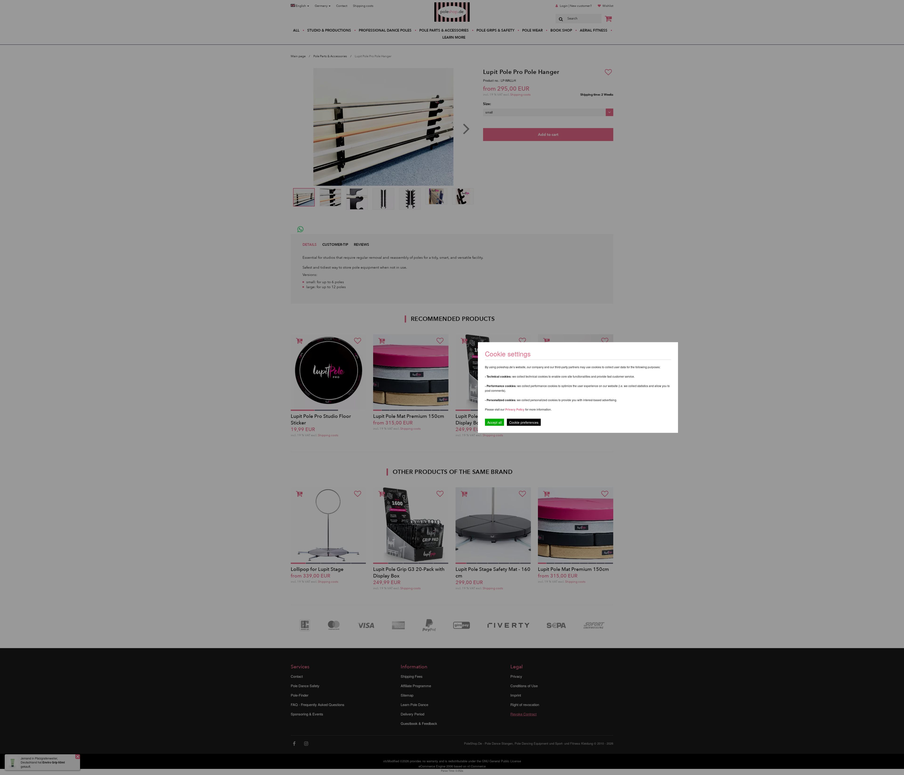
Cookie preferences (523, 422)
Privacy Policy (515, 409)
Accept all (494, 422)
